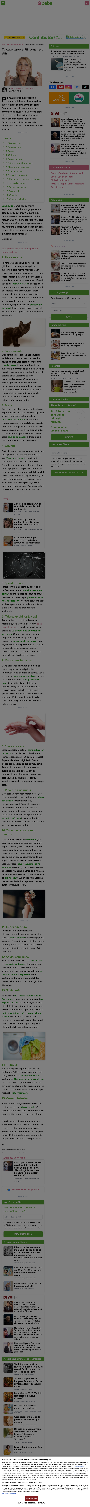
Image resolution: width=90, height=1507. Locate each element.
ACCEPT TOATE (31, 1498)
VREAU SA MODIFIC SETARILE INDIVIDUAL (31, 1503)
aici (74, 1474)
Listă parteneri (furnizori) (9, 1493)
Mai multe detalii (80, 1466)
